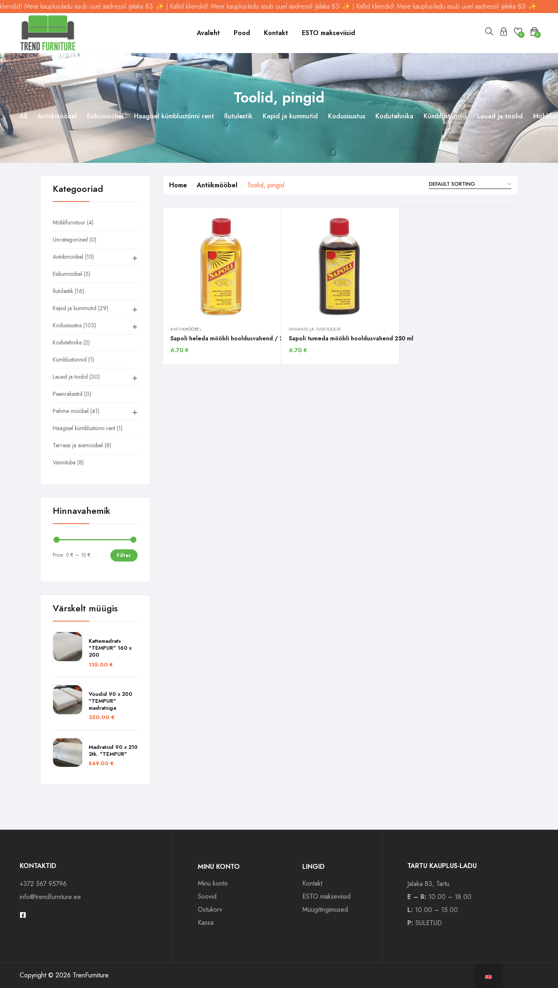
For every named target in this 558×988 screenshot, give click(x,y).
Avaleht (208, 33)
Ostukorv (210, 909)
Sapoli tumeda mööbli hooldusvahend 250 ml (351, 338)
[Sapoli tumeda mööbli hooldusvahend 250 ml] (340, 266)
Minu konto (213, 883)
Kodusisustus (346, 116)
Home (178, 185)
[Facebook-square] (23, 915)
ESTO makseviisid (328, 33)
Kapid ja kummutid (290, 116)
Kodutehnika (394, 116)
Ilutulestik (238, 116)
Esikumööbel (105, 116)
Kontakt (276, 33)
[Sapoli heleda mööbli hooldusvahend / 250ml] (221, 266)
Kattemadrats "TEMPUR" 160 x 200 (110, 648)
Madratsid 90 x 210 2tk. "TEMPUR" (113, 751)
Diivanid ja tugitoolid (315, 329)
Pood (242, 33)
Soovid (207, 896)
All (23, 116)
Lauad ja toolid (500, 116)
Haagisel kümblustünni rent (174, 116)
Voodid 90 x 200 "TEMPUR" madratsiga (110, 701)
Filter (124, 555)
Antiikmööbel (57, 116)
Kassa (206, 922)
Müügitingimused (325, 909)
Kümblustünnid (445, 116)
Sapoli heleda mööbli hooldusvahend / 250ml (233, 338)
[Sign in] (504, 33)
